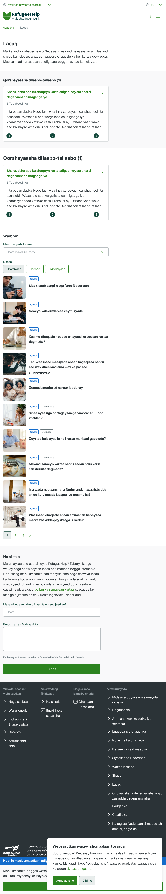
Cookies (15, 732)
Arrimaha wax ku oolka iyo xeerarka (131, 721)
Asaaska (8, 27)
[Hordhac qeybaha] (158, 16)
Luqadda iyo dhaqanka (129, 731)
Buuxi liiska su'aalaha (54, 713)
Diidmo (87, 880)
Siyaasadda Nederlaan (128, 758)
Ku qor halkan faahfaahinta (20, 624)
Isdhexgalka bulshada (128, 740)
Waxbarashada (123, 767)
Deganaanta (121, 710)
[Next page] (30, 535)
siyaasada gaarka (79, 868)
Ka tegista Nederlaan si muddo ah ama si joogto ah (137, 826)
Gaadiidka (119, 815)
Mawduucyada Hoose (17, 244)
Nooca (7, 261)
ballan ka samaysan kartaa (54, 589)
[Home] (21, 16)
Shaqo (116, 775)
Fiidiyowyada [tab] (57, 269)
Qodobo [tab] (35, 269)
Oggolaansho (65, 880)
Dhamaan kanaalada (86, 704)
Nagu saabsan (19, 702)
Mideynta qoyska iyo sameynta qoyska (135, 699)
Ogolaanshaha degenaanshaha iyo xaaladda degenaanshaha (137, 796)
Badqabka (119, 806)
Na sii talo (53, 702)
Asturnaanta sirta (17, 743)
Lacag (116, 784)
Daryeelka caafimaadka (129, 749)
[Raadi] (149, 16)
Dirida (51, 669)
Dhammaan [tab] (14, 269)
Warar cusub (18, 710)
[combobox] (27, 4)
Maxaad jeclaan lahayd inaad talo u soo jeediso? (34, 604)
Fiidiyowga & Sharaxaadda (18, 721)
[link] (21, 16)
